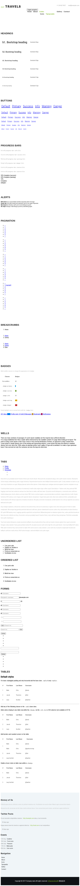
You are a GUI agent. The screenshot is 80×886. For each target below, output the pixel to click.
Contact (67, 12)
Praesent (9, 844)
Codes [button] (41, 12)
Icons (42, 14)
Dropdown (8, 470)
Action (3, 633)
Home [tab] (6, 466)
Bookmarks (36, 414)
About (35, 12)
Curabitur (9, 839)
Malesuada (10, 846)
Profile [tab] (7, 468)
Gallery (59, 12)
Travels (11, 6)
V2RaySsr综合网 (53, 881)
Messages (27, 414)
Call (21, 414)
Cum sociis (10, 848)
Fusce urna (10, 841)
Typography (50, 14)
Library (7, 345)
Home (29, 12)
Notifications (46, 414)
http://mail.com (34, 825)
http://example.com (28, 818)
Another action (9, 638)
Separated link (9, 646)
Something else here (11, 641)
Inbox (4, 414)
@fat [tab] (10, 472)
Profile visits (13, 414)
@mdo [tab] (10, 475)
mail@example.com (73, 5)
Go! (3, 625)
